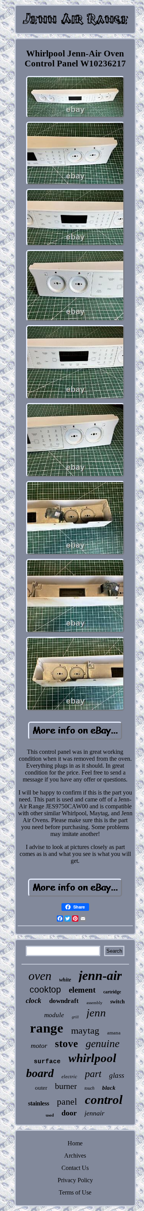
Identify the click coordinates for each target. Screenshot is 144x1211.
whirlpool (92, 1058)
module (54, 1015)
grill (75, 1017)
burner (66, 1086)
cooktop (45, 990)
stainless (38, 1103)
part (93, 1073)
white (65, 980)
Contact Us (75, 1168)
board (40, 1073)
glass (116, 1075)
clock (33, 1000)
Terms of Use (75, 1192)
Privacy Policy (75, 1180)
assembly (94, 1002)
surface (47, 1061)
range (46, 1028)
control (103, 1100)
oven (39, 976)
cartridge (112, 992)
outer (41, 1088)
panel (67, 1102)
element (82, 990)
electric (69, 1076)
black (109, 1088)
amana (114, 1033)
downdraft (64, 1000)
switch (117, 1001)
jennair (94, 1113)
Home (75, 1143)
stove (66, 1043)
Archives (75, 1155)
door (69, 1113)
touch (89, 1088)
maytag (85, 1030)
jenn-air (100, 975)
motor (39, 1045)
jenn (96, 1012)
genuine (102, 1043)
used (50, 1115)
